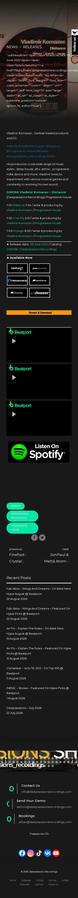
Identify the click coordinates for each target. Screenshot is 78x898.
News (12, 47)
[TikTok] (39, 853)
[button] (2, 758)
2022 (52, 156)
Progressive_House (22, 151)
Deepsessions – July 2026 (24, 708)
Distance (54, 146)
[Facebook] (22, 853)
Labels (65, 880)
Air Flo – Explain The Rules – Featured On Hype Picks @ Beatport (38, 650)
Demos (39, 884)
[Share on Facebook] (34, 537)
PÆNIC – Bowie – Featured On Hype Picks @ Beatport (37, 690)
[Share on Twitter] (42, 537)
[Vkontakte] (47, 853)
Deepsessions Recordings (38, 249)
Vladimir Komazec (19, 210)
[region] (39, 762)
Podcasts (25, 884)
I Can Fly (18, 218)
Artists (39, 880)
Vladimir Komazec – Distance (43, 192)
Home (12, 880)
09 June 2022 (39, 244)
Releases (32, 47)
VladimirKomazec (32, 146)
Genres (52, 880)
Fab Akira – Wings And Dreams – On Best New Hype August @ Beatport (38, 591)
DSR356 (12, 192)
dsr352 (13, 146)
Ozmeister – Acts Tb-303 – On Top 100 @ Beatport (34, 670)
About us (53, 884)
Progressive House (47, 210)
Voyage (18, 230)
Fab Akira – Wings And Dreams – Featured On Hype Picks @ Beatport (38, 611)
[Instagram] (30, 853)
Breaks (43, 151)
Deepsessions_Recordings (27, 156)
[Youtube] (56, 853)
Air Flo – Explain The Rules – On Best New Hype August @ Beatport (34, 631)
